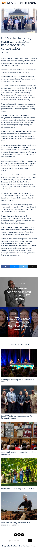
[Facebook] (5, 266)
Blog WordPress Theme (27, 546)
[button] (30, 540)
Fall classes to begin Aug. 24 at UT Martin (17, 489)
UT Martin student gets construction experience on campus (15, 524)
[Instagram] (22, 534)
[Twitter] (23, 266)
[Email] (32, 266)
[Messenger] (14, 266)
